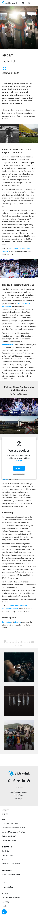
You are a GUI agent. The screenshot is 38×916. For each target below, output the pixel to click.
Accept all (19, 468)
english (5, 814)
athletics (17, 622)
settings (19, 460)
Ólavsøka (5, 479)
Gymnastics (6, 622)
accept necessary (19, 474)
